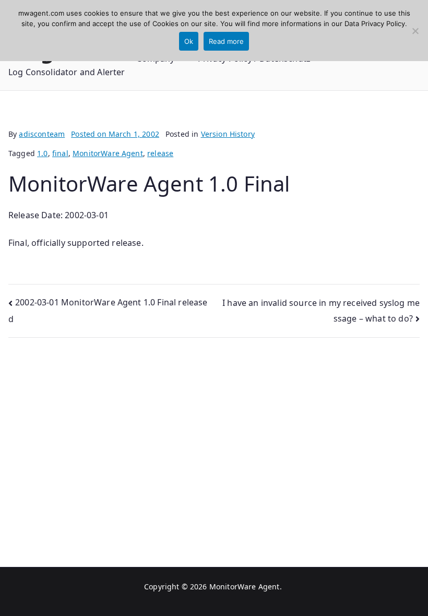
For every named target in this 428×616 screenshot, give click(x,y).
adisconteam (42, 134)
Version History (228, 134)
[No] (415, 31)
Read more (226, 41)
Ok (188, 41)
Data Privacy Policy (374, 23)
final (60, 153)
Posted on (115, 134)
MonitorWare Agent (108, 153)
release (160, 153)
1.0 (42, 153)
